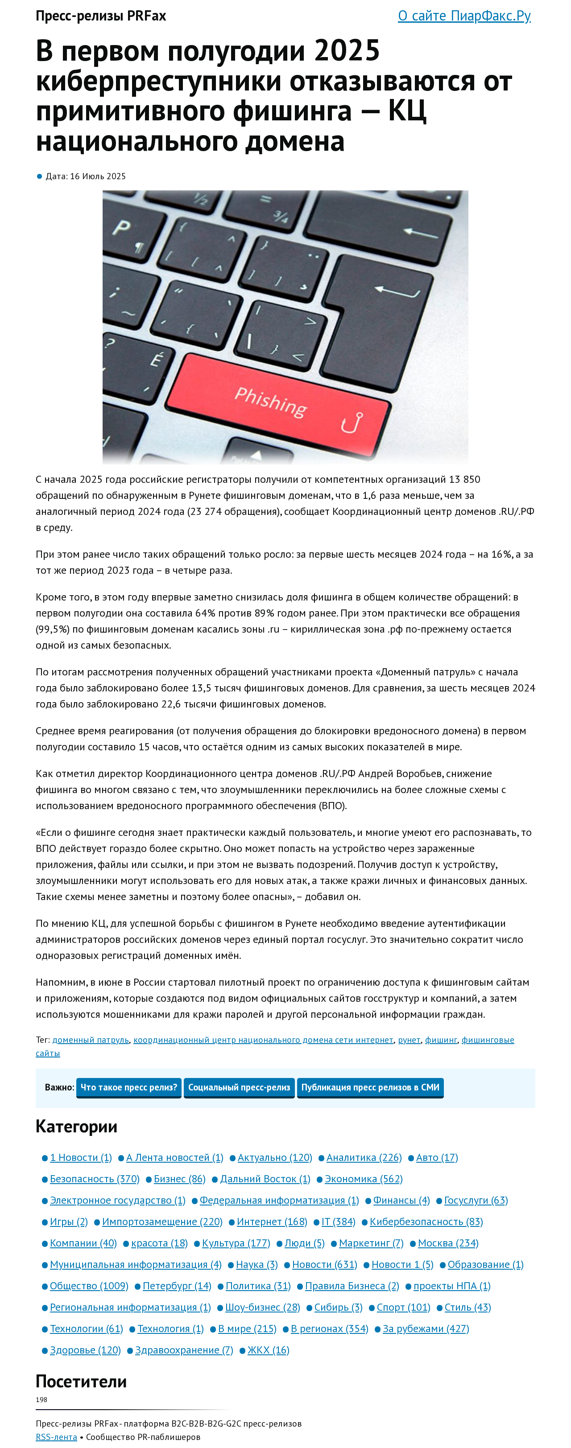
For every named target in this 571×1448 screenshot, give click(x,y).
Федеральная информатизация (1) (279, 1200)
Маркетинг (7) (371, 1243)
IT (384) (339, 1221)
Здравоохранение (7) (184, 1350)
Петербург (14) (177, 1285)
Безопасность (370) (95, 1178)
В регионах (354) (329, 1328)
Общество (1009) (89, 1285)
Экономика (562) (364, 1178)
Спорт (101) (403, 1307)
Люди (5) (305, 1243)
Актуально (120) (275, 1157)
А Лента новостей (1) (174, 1157)
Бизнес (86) (180, 1178)
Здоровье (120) (85, 1350)
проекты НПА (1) (452, 1285)
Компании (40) (83, 1243)
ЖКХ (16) (269, 1350)
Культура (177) (236, 1243)
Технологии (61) (86, 1328)
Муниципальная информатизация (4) (136, 1264)
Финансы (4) (401, 1200)
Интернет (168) (272, 1221)
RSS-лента (56, 1437)
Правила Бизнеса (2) (352, 1285)
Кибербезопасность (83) (426, 1221)
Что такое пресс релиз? (129, 1087)
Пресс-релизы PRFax (101, 15)
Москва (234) (448, 1243)
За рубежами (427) (426, 1328)
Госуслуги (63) (476, 1200)
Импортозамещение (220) (162, 1221)
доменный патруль (90, 1039)
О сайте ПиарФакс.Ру (464, 15)
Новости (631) (324, 1264)
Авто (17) (437, 1157)
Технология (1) (170, 1328)
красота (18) (159, 1243)
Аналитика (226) (364, 1157)
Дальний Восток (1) (265, 1178)
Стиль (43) (468, 1307)
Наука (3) (257, 1264)
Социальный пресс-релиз (239, 1087)
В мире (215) (247, 1328)
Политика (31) (258, 1285)
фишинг (441, 1039)
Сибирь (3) (338, 1307)
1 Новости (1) (81, 1157)
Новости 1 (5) (403, 1264)
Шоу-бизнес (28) (262, 1307)
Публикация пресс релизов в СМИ (370, 1087)
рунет (409, 1039)
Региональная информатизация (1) (130, 1307)
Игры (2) (69, 1221)
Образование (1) (486, 1264)
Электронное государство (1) (118, 1200)
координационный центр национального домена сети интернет (263, 1039)
